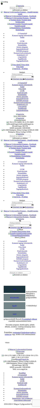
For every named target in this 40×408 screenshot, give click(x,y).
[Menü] (20, 120)
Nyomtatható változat (29, 319)
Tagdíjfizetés (22, 108)
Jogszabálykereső (22, 99)
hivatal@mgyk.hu (22, 359)
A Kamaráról (22, 83)
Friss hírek (22, 89)
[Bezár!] (20, 4)
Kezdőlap (22, 373)
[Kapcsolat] (20, 351)
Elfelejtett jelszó (17, 79)
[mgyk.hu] (20, 6)
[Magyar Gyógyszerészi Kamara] (20, 349)
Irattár (22, 87)
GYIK (22, 91)
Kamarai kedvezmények (22, 102)
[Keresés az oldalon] (20, 10)
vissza (7, 342)
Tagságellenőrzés (22, 110)
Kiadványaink (22, 93)
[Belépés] (32, 77)
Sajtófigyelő (22, 385)
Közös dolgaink (22, 97)
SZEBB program (22, 396)
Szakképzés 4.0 (22, 104)
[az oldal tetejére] (20, 116)
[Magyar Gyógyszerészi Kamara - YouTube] (20, 18)
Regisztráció (29, 79)
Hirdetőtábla (22, 95)
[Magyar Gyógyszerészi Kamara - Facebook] (20, 16)
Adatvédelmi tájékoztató (22, 400)
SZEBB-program (22, 101)
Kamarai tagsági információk (22, 85)
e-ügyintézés (22, 106)
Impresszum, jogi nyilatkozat (22, 398)
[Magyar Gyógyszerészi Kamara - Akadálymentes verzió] (20, 14)
